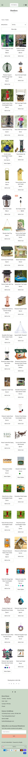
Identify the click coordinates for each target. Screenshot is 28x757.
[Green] (19, 473)
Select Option (7, 163)
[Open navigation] (2, 5)
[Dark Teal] (22, 585)
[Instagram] (15, 692)
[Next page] (19, 683)
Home (3, 20)
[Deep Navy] (5, 667)
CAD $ (14, 747)
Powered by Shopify (17, 742)
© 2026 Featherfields (7, 742)
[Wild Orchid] (20, 585)
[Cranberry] (21, 473)
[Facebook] (12, 692)
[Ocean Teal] (7, 667)
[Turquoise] (18, 585)
